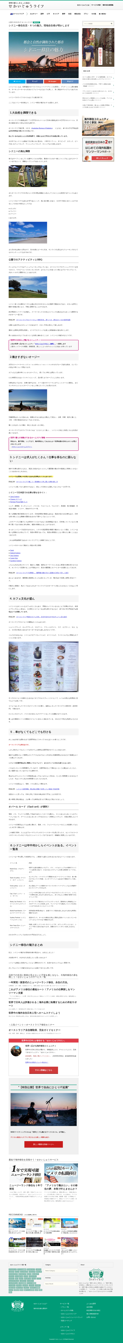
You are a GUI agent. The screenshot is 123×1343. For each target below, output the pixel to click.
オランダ (39, 1271)
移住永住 (77, 14)
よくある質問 (91, 1303)
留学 (63, 14)
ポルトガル (12, 1287)
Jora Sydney (14, 555)
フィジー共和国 (31, 1283)
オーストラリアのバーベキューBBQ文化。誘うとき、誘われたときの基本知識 (43, 320)
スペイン (11, 1278)
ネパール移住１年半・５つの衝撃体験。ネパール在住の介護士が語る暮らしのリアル (97, 78)
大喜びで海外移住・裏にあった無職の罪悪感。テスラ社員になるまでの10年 (97, 106)
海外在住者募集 (108, 5)
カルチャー (34, 14)
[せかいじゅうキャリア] (98, 160)
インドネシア (24, 1271)
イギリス (38, 1269)
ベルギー (37, 1285)
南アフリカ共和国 (29, 1290)
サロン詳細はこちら (43, 1070)
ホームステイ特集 (67, 1310)
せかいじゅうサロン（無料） (45, 344)
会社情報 (89, 1307)
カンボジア (35, 1274)
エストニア (32, 1271)
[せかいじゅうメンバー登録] (98, 65)
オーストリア (22, 1274)
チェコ (21, 1278)
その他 (93, 14)
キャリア (56, 14)
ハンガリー (30, 1281)
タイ (16, 1278)
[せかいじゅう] (96, 1275)
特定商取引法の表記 (93, 1310)
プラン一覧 (65, 1307)
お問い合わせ (91, 1317)
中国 (22, 1290)
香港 (10, 1292)
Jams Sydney (14, 497)
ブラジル (25, 1285)
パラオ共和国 (22, 1283)
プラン (86, 14)
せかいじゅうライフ (68, 1330)
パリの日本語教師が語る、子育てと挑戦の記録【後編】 (96, 85)
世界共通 (16, 1290)
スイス (25, 1276)
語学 (42, 14)
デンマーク (27, 1278)
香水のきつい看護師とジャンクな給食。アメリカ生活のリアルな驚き (97, 99)
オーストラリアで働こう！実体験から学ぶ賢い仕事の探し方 (37, 482)
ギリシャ (11, 1276)
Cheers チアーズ (16, 499)
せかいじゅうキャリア (68, 1314)
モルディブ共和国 (35, 1287)
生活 (69, 14)
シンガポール (18, 1276)
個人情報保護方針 (92, 1314)
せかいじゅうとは (83, 5)
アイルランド (12, 1269)
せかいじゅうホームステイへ (22, 447)
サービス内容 (96, 5)
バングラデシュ (13, 1283)
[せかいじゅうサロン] (98, 135)
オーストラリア (18, 14)
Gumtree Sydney (16, 561)
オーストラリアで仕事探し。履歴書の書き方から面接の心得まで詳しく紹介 (42, 573)
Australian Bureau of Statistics (42, 128)
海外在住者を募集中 (40, 1308)
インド (17, 1271)
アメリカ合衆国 (22, 1269)
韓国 (40, 1290)
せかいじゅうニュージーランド (72, 1317)
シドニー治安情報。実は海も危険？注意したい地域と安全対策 (37, 789)
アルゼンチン (30, 1269)
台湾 (36, 1290)
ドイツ (39, 1278)
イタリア (11, 1271)
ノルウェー (23, 1281)
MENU (103, 14)
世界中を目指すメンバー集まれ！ (36, 1062)
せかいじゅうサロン (68, 1334)
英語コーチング (66, 1320)
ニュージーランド (13, 1281)
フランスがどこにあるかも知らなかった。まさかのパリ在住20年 (97, 92)
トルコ (33, 1278)
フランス (19, 1285)
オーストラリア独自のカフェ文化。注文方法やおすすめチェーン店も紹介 (41, 617)
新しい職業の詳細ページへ (43, 1144)
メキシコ (26, 1287)
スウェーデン (32, 1276)
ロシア (11, 1290)
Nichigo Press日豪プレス (18, 502)
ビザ (48, 14)
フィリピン (12, 1285)
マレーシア (19, 1287)
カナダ (29, 1274)
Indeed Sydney (15, 553)
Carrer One (14, 558)
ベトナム (31, 1285)
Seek (12, 550)
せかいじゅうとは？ (40, 1303)
